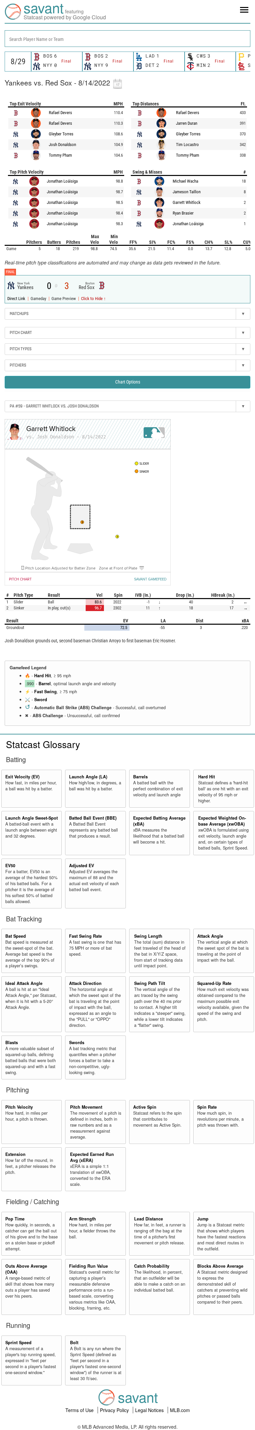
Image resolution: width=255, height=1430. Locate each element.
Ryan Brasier (183, 213)
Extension (15, 1154)
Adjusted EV (81, 866)
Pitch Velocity (19, 1107)
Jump (203, 1219)
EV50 (10, 866)
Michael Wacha (185, 181)
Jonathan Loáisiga (62, 181)
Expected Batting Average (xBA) (159, 821)
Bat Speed (15, 936)
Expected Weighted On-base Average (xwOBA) (222, 821)
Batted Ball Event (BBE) (93, 818)
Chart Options (127, 382)
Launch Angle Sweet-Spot (31, 818)
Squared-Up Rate (214, 983)
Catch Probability (151, 1266)
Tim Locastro (187, 144)
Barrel (45, 684)
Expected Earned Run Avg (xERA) (92, 1157)
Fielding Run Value (88, 1266)
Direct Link (16, 298)
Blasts (11, 1042)
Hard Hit (42, 676)
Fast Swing (45, 692)
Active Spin (144, 1107)
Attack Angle (210, 936)
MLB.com (180, 1410)
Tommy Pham (60, 155)
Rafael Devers (60, 112)
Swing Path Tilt (149, 983)
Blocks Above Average (220, 1266)
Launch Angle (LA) (88, 777)
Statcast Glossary (43, 744)
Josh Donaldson (62, 144)
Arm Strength (82, 1219)
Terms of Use (80, 1410)
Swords (76, 1042)
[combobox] (127, 38)
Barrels (140, 777)
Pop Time (15, 1219)
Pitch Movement (86, 1107)
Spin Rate (207, 1107)
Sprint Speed (18, 1343)
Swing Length (148, 936)
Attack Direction (85, 983)
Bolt (74, 1343)
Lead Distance (148, 1219)
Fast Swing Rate (85, 936)
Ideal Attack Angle (23, 983)
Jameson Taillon (187, 191)
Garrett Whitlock (187, 202)
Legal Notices (150, 1410)
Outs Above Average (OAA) (26, 1269)
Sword (40, 700)
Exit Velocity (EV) (22, 777)
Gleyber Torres (61, 133)
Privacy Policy (115, 1410)
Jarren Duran (186, 123)
